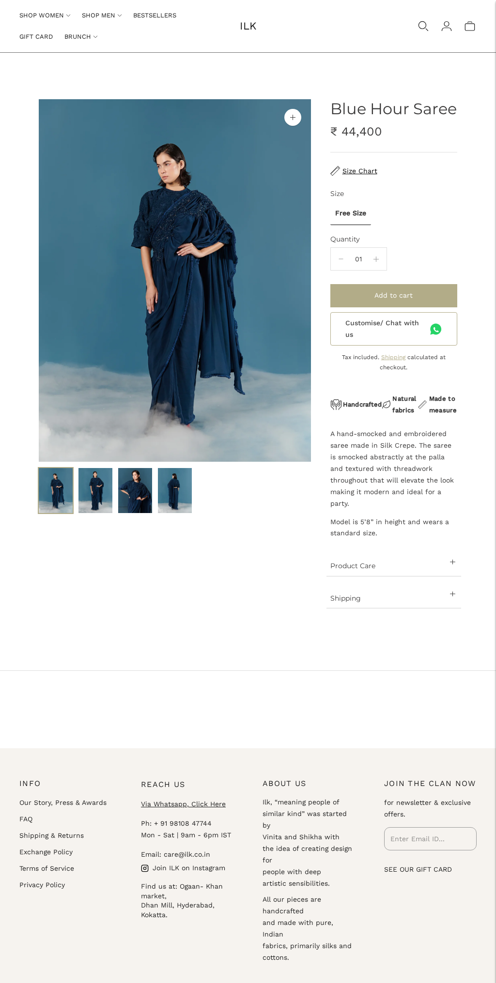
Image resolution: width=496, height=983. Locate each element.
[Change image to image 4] (175, 491)
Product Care (352, 565)
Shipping (393, 357)
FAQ (25, 819)
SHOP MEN (98, 15)
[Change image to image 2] (95, 491)
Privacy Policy (42, 885)
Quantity (345, 239)
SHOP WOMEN (41, 15)
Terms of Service (46, 868)
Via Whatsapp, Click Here (183, 804)
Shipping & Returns (51, 835)
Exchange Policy (46, 852)
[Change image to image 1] (56, 491)
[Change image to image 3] (135, 491)
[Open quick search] (423, 26)
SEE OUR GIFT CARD (418, 869)
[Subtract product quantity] (341, 259)
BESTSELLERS (154, 15)
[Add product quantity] (376, 259)
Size (337, 193)
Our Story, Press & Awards (63, 802)
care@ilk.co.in (187, 854)
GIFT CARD (36, 36)
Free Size (350, 213)
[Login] (446, 26)
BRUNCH (77, 36)
